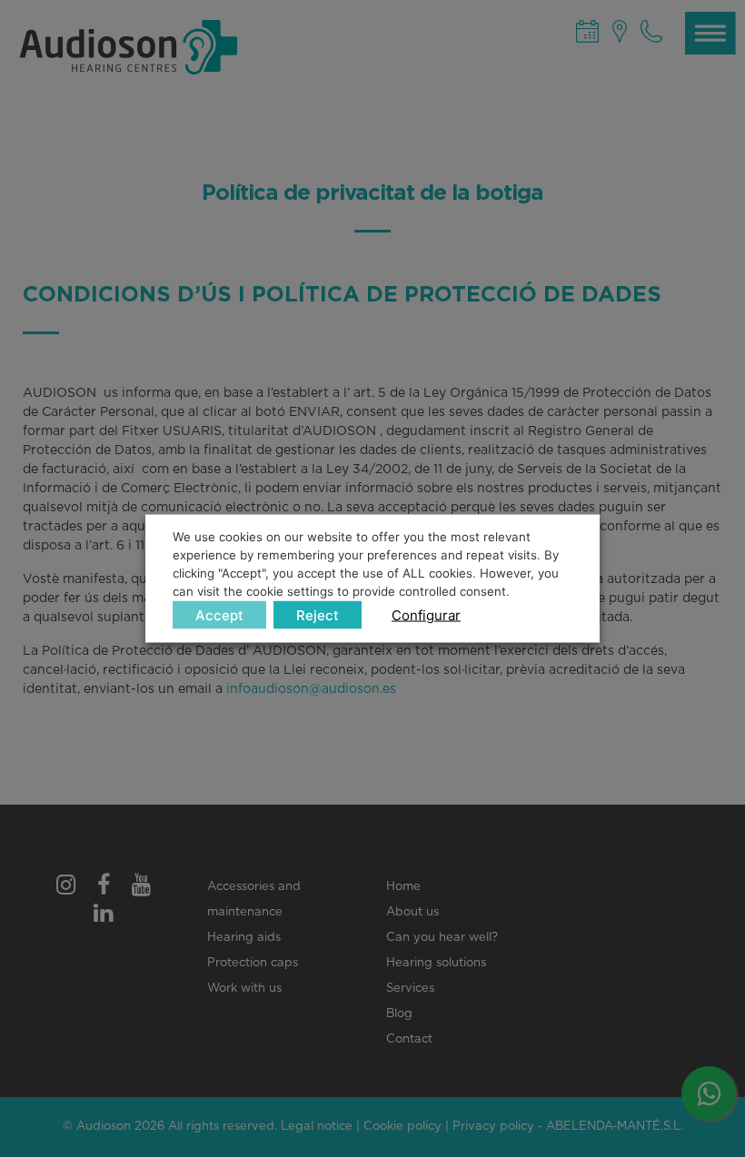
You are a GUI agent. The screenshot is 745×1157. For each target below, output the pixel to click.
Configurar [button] (426, 614)
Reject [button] (317, 614)
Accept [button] (219, 614)
